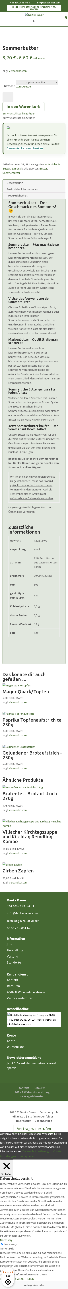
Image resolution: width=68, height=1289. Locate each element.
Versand (12, 956)
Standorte (14, 962)
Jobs (10, 944)
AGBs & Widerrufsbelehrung (26, 992)
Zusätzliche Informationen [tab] (22, 189)
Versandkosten (18, 71)
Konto (11, 1041)
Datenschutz (43, 1121)
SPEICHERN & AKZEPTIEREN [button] (17, 1278)
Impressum (23, 1121)
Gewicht (9, 86)
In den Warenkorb (23, 106)
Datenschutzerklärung (35, 1151)
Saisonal (17, 168)
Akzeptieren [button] (27, 1156)
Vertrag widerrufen (20, 998)
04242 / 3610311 (28, 1019)
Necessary (10, 1244)
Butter (43, 168)
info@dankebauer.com (22, 913)
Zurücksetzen (24, 86)
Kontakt (12, 980)
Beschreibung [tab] (15, 183)
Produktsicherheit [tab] (17, 195)
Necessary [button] (6, 1240)
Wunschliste (15, 1047)
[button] (19, 113)
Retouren (13, 986)
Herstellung (15, 950)
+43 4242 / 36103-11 (20, 2)
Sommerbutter (11, 173)
